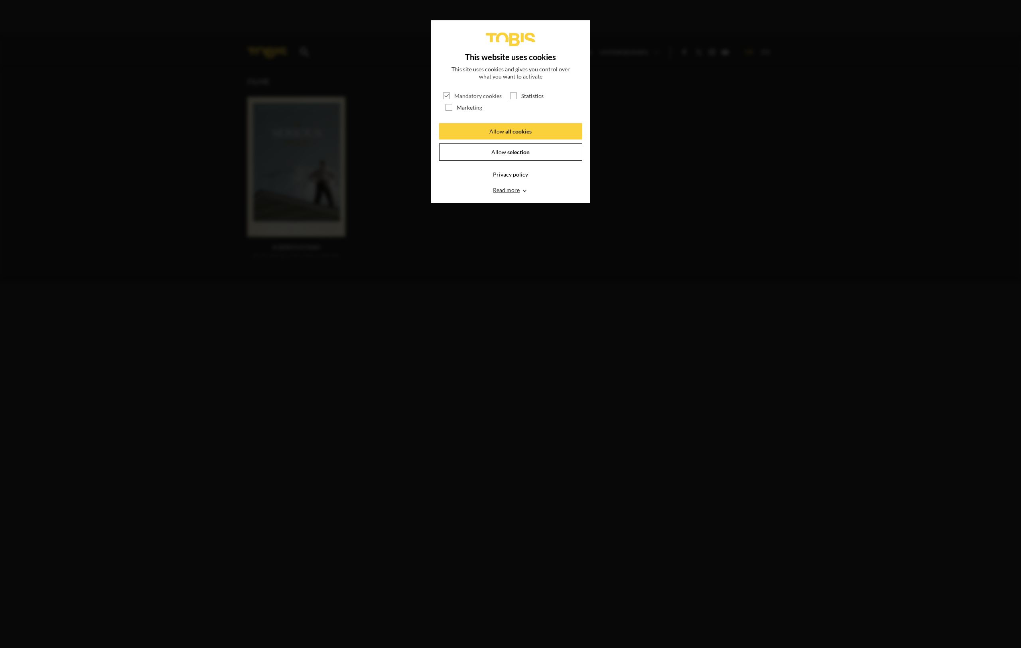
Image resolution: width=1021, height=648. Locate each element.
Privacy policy (510, 174)
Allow (510, 131)
